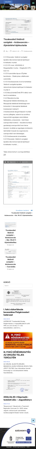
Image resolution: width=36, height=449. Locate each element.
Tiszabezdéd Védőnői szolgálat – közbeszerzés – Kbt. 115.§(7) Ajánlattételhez (10, 236)
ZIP (4, 155)
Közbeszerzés (28, 51)
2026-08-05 (6, 319)
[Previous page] (5, 162)
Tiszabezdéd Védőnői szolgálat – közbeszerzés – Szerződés (10, 262)
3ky (7, 51)
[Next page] (8, 162)
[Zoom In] (20, 162)
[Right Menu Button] (33, 3)
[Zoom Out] (17, 162)
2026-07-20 (6, 403)
